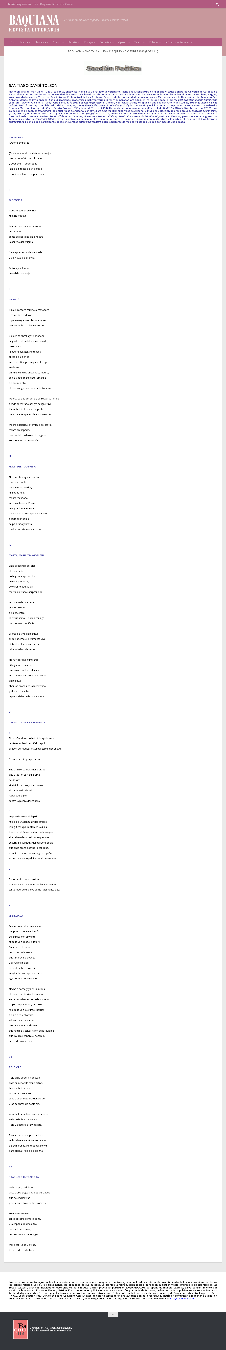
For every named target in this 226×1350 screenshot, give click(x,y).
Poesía (24, 42)
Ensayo (88, 42)
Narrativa (40, 42)
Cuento (57, 42)
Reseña (72, 42)
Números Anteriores (177, 42)
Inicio (12, 42)
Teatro (138, 42)
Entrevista (105, 42)
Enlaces (153, 42)
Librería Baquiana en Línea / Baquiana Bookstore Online (39, 4)
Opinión (122, 42)
